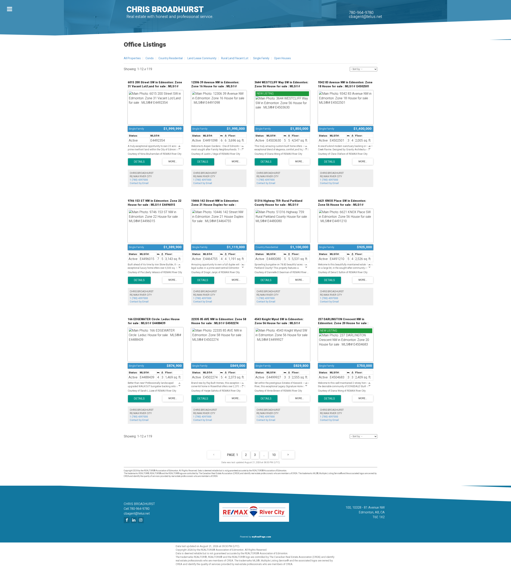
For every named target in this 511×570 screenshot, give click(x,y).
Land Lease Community (201, 58)
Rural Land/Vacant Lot (234, 58)
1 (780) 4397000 (139, 180)
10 (274, 455)
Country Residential (170, 58)
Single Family (261, 58)
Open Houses (282, 58)
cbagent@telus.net (365, 17)
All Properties (132, 58)
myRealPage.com (261, 536)
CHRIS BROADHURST (165, 10)
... (264, 455)
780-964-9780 (361, 13)
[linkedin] (134, 520)
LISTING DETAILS (139, 161)
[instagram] (141, 520)
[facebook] (127, 520)
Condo (150, 58)
